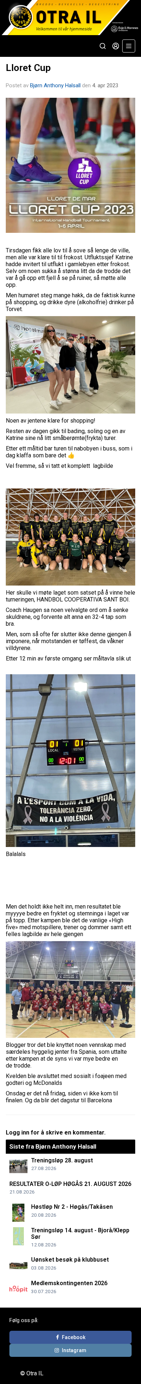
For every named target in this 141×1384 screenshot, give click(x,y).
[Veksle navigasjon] (128, 46)
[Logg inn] (115, 46)
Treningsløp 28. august (62, 1160)
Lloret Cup (28, 68)
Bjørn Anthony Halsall (55, 85)
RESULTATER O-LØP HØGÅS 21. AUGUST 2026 (70, 1183)
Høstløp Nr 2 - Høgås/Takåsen (72, 1206)
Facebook (73, 1337)
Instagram (74, 1350)
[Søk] (102, 46)
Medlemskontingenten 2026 (69, 1283)
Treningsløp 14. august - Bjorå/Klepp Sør (80, 1233)
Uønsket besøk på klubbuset (70, 1259)
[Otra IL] (70, 17)
